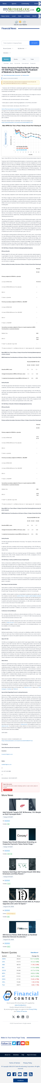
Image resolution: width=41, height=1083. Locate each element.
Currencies (17, 63)
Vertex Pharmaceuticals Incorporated (11, 109)
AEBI (8, 824)
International (25, 63)
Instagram (4, 689)
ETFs (24, 59)
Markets (6, 59)
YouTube (9, 689)
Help (22, 1055)
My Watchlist (21, 48)
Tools (32, 59)
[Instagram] (27, 1017)
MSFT (3, 976)
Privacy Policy (33, 1009)
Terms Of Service (22, 1011)
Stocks (16, 59)
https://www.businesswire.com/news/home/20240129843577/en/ (17, 122)
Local (13, 16)
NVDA (3, 979)
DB (11, 853)
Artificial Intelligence (11, 913)
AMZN (4, 959)
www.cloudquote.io (20, 1005)
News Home (5, 16)
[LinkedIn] (23, 1017)
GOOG (4, 970)
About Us (7, 1055)
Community (25, 3)
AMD (3, 964)
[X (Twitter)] (13, 1017)
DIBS (8, 916)
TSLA (3, 985)
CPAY (8, 853)
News (5, 3)
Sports (14, 3)
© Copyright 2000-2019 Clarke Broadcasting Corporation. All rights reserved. (20, 1067)
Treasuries (32, 63)
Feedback (20, 1080)
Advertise (16, 1055)
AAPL (3, 962)
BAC (3, 967)
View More (34, 952)
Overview (6, 63)
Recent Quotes (7, 48)
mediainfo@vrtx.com (6, 764)
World (34, 16)
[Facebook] (18, 1017)
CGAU (8, 883)
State (19, 16)
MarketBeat (7, 820)
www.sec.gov (24, 724)
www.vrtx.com (10, 622)
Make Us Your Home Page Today (13, 1038)
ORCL (3, 982)
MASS (8, 946)
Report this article (7, 789)
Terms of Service (14, 1063)
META (3, 973)
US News (27, 16)
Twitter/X (15, 689)
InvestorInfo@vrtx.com (7, 754)
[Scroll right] (39, 3)
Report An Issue (31, 1055)
